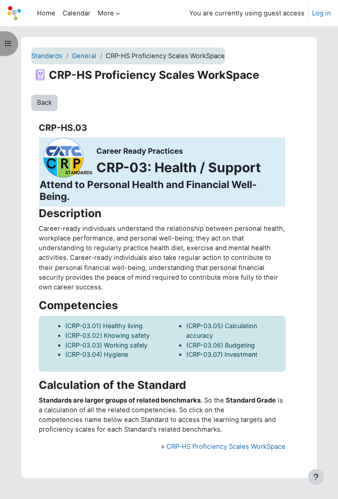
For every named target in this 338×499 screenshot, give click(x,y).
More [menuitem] (106, 13)
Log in (321, 13)
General (84, 56)
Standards (46, 56)
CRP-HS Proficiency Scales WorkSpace (226, 447)
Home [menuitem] (46, 13)
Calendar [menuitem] (76, 13)
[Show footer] (316, 477)
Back (44, 103)
